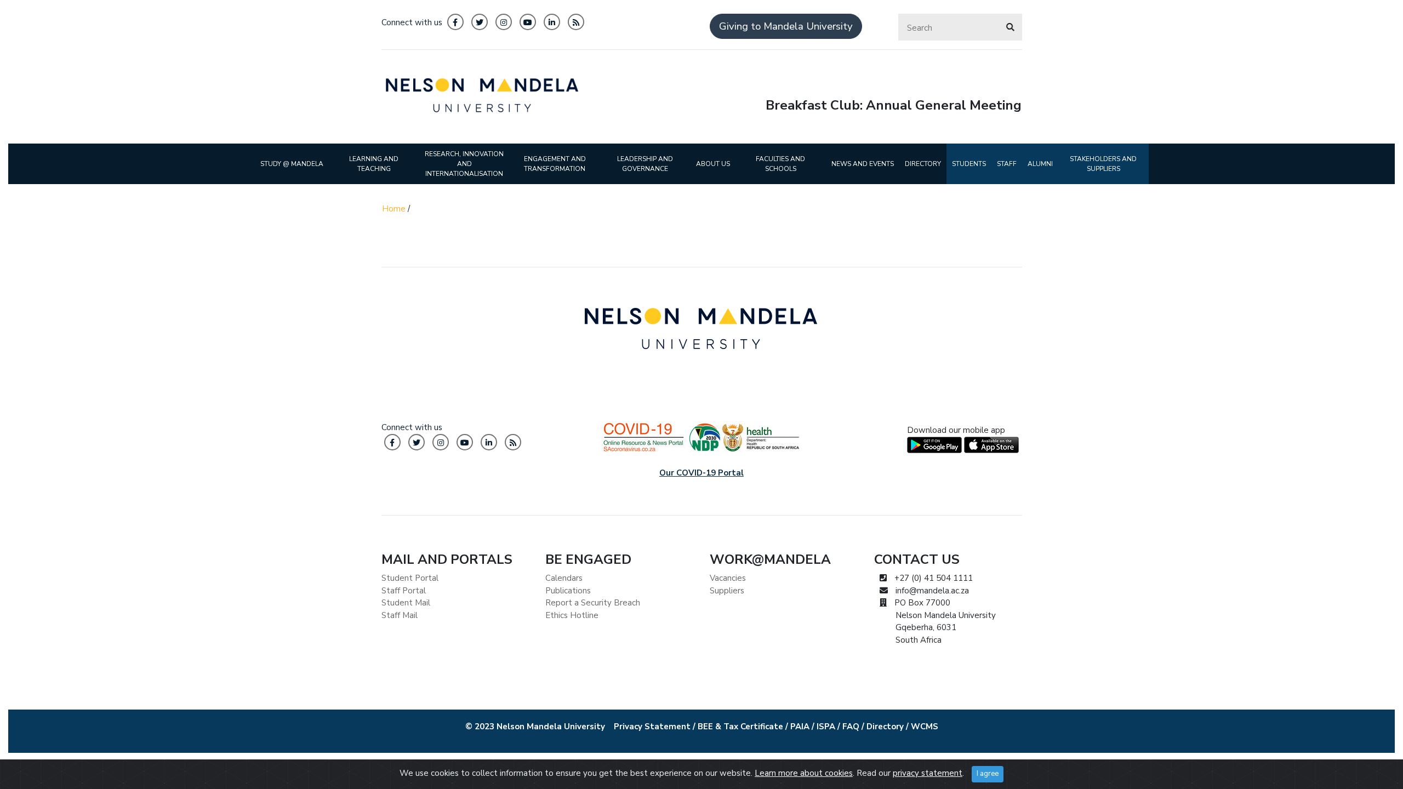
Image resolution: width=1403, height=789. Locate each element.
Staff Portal (403, 590)
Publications (568, 590)
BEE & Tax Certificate (740, 726)
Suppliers (727, 590)
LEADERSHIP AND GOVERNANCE (645, 164)
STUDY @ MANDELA (291, 163)
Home (394, 208)
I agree (988, 774)
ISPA (826, 726)
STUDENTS (969, 163)
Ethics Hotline (571, 615)
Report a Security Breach (592, 602)
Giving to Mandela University (786, 26)
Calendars (564, 578)
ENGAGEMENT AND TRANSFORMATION (555, 164)
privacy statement (927, 773)
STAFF (1007, 163)
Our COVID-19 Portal (701, 472)
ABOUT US (713, 163)
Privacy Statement (652, 726)
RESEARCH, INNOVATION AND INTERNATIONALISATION (464, 164)
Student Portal (409, 578)
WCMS (924, 726)
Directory (885, 726)
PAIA (799, 726)
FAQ (850, 726)
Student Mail (405, 602)
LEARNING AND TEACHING (373, 164)
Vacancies (728, 578)
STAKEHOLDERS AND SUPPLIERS (1103, 164)
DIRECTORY (923, 163)
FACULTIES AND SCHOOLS (780, 164)
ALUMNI (1040, 163)
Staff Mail (399, 615)
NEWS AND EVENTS (862, 163)
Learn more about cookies (804, 773)
